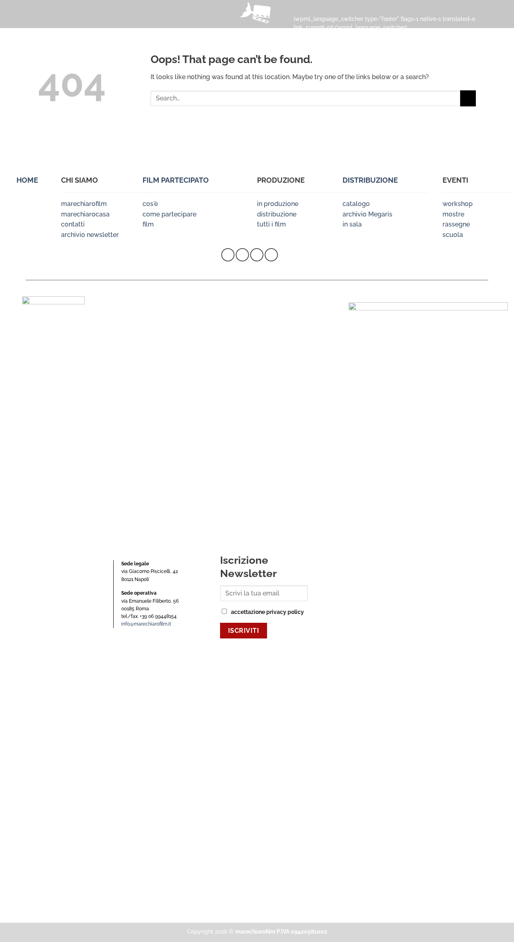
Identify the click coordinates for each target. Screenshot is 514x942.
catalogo (356, 204)
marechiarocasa (85, 214)
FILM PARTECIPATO (176, 180)
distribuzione (276, 214)
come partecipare (169, 214)
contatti (73, 224)
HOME (27, 180)
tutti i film (271, 224)
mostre (453, 214)
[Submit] (468, 98)
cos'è (150, 204)
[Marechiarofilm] (257, 14)
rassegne (456, 224)
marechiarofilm (84, 204)
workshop (458, 204)
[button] (11, 13)
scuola (453, 235)
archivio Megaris (367, 214)
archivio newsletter (90, 235)
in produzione (277, 204)
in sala (352, 224)
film (148, 224)
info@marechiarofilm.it (146, 624)
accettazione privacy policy (267, 611)
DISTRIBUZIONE (370, 180)
